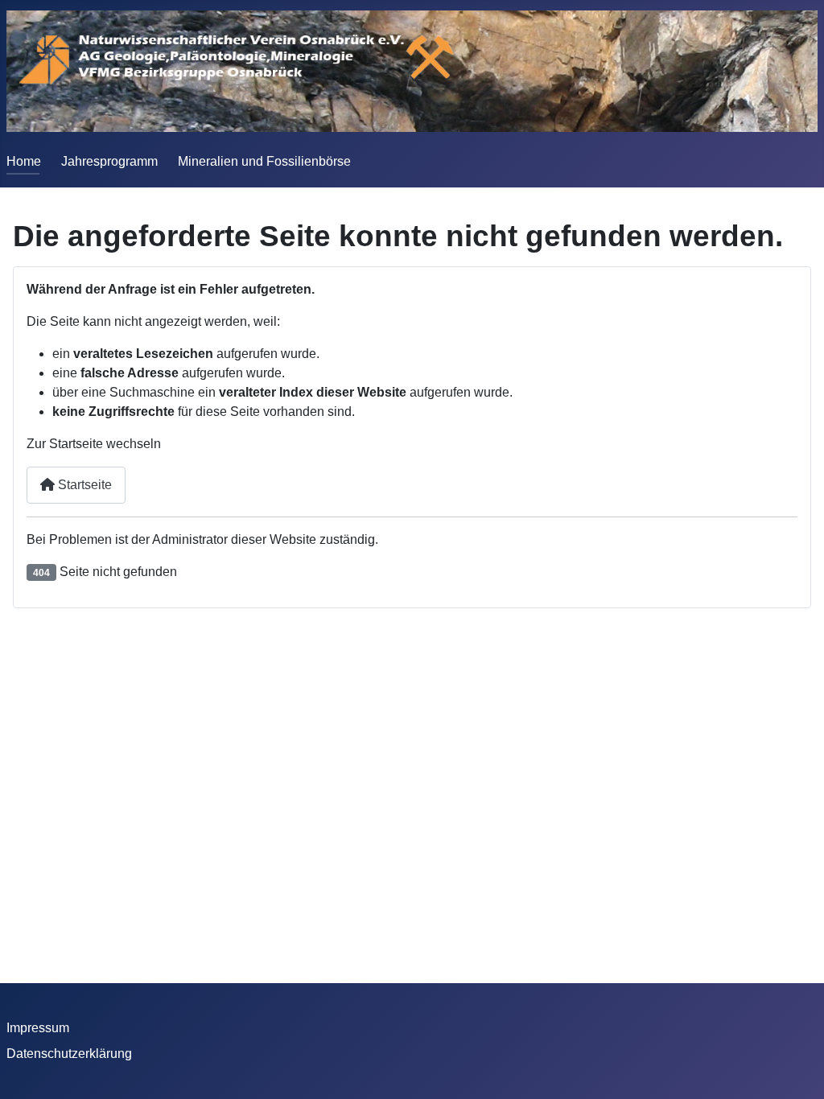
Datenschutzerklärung (69, 1053)
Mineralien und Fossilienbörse (264, 161)
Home (23, 161)
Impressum (37, 1028)
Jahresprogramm (109, 161)
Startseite (83, 485)
